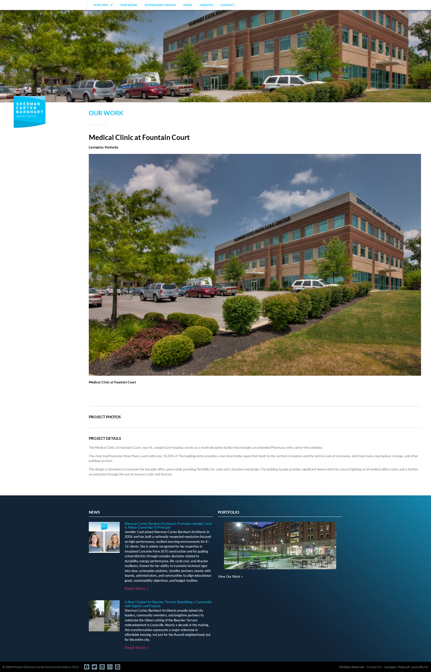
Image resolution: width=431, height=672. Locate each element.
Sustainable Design (160, 5)
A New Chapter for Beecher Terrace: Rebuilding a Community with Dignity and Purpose (168, 604)
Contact (227, 5)
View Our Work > (230, 576)
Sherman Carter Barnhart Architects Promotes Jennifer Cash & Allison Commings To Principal (168, 526)
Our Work (128, 5)
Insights (206, 5)
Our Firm (100, 5)
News (187, 5)
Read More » (137, 588)
